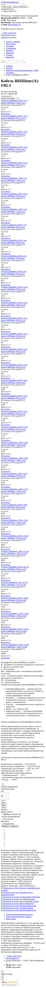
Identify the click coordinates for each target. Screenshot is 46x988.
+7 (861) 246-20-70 (8, 33)
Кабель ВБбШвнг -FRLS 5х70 (13, 491)
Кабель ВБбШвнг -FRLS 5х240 (14, 647)
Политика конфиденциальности (19, 914)
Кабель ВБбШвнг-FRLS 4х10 (13, 305)
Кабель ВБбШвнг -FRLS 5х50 (13, 460)
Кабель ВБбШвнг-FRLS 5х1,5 (13, 165)
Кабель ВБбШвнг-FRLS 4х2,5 (13, 149)
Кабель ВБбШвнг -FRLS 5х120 (14, 554)
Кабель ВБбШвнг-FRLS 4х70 (13, 476)
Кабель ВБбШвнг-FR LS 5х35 (13, 429)
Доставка (10, 46)
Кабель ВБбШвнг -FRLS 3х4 (13, 180)
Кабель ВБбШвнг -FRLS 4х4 (13, 212)
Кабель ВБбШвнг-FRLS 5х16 (13, 367)
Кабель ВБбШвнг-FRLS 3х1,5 (13, 103)
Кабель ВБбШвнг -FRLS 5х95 (13, 522)
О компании (11, 48)
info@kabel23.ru (14, 25)
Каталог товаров (13, 42)
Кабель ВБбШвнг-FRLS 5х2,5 (13, 196)
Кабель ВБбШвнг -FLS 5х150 (13, 585)
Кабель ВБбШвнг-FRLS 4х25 (13, 383)
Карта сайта (11, 919)
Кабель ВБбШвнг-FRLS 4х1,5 (13, 118)
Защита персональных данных (18, 917)
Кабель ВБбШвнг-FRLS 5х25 (13, 398)
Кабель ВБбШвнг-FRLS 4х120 (13, 538)
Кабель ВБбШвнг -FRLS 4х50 (13, 445)
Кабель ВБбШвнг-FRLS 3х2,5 (13, 134)
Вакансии (10, 53)
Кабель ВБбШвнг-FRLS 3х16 (13, 320)
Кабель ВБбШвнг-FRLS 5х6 (13, 274)
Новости (9, 50)
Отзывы (9, 55)
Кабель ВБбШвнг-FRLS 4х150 (13, 569)
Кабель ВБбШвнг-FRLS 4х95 (13, 507)
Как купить (10, 44)
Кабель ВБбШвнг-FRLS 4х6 (13, 258)
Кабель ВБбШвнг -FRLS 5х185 (14, 616)
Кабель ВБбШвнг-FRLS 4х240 (13, 631)
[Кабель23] (10, 2)
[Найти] (25, 62)
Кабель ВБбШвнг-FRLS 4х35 (13, 414)
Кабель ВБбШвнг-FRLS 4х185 (13, 600)
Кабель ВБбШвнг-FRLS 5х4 (13, 227)
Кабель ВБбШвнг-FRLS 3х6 (13, 243)
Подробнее (5, 114)
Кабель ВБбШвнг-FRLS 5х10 (13, 336)
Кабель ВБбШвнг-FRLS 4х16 (13, 351)
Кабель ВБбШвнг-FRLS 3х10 (13, 289)
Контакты (10, 57)
